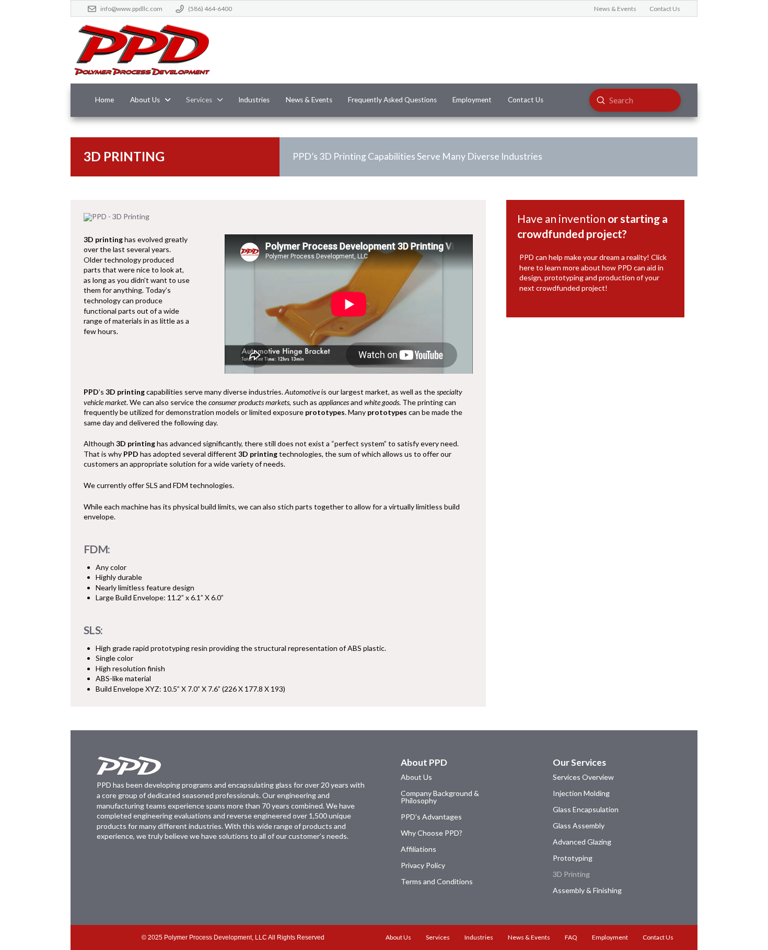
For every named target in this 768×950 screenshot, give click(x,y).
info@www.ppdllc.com (131, 9)
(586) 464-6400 (210, 9)
